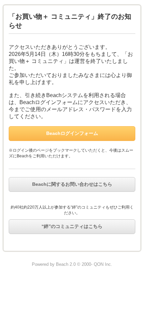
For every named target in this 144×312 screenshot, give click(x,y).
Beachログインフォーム (72, 133)
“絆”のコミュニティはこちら (72, 226)
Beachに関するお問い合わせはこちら (72, 184)
